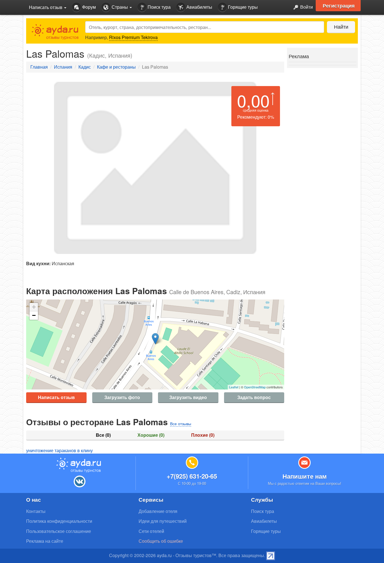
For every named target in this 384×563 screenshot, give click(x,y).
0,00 (253, 100)
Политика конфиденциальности (59, 521)
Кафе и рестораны (116, 67)
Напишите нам (305, 476)
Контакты (36, 511)
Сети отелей (151, 531)
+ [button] (34, 306)
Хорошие (150, 435)
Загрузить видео (188, 397)
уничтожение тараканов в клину (59, 450)
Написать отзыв (56, 397)
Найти (341, 26)
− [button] (34, 315)
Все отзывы (180, 423)
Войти (306, 7)
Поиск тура (158, 7)
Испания (63, 67)
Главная (39, 67)
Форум (88, 7)
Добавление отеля (158, 511)
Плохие (202, 435)
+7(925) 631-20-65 (192, 476)
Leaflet (233, 387)
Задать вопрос (254, 397)
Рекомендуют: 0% (255, 117)
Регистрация (339, 5)
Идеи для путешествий (163, 521)
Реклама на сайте (44, 541)
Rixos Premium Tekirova (133, 37)
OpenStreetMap (255, 387)
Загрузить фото (122, 397)
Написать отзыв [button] (46, 7)
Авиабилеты (198, 7)
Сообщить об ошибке (161, 541)
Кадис (84, 67)
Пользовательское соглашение (58, 531)
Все (103, 435)
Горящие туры (242, 7)
